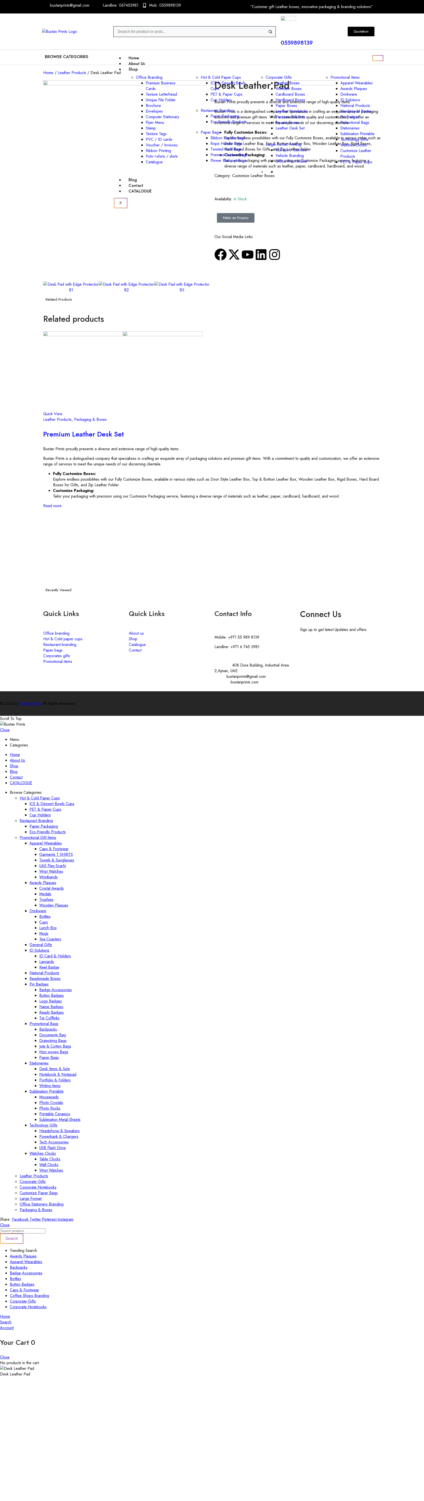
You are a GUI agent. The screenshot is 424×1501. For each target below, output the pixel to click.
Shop (133, 69)
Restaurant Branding (217, 110)
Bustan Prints (30, 703)
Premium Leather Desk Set (83, 434)
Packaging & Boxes (90, 419)
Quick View (52, 414)
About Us (137, 63)
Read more (52, 506)
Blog (133, 180)
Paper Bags (210, 132)
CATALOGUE (140, 191)
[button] (68, 56)
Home (134, 58)
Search (11, 1238)
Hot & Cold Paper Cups (221, 77)
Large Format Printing (283, 144)
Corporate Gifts (279, 77)
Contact (136, 185)
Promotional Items (345, 77)
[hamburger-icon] (377, 58)
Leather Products (72, 73)
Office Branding (149, 77)
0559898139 (297, 42)
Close (5, 730)
